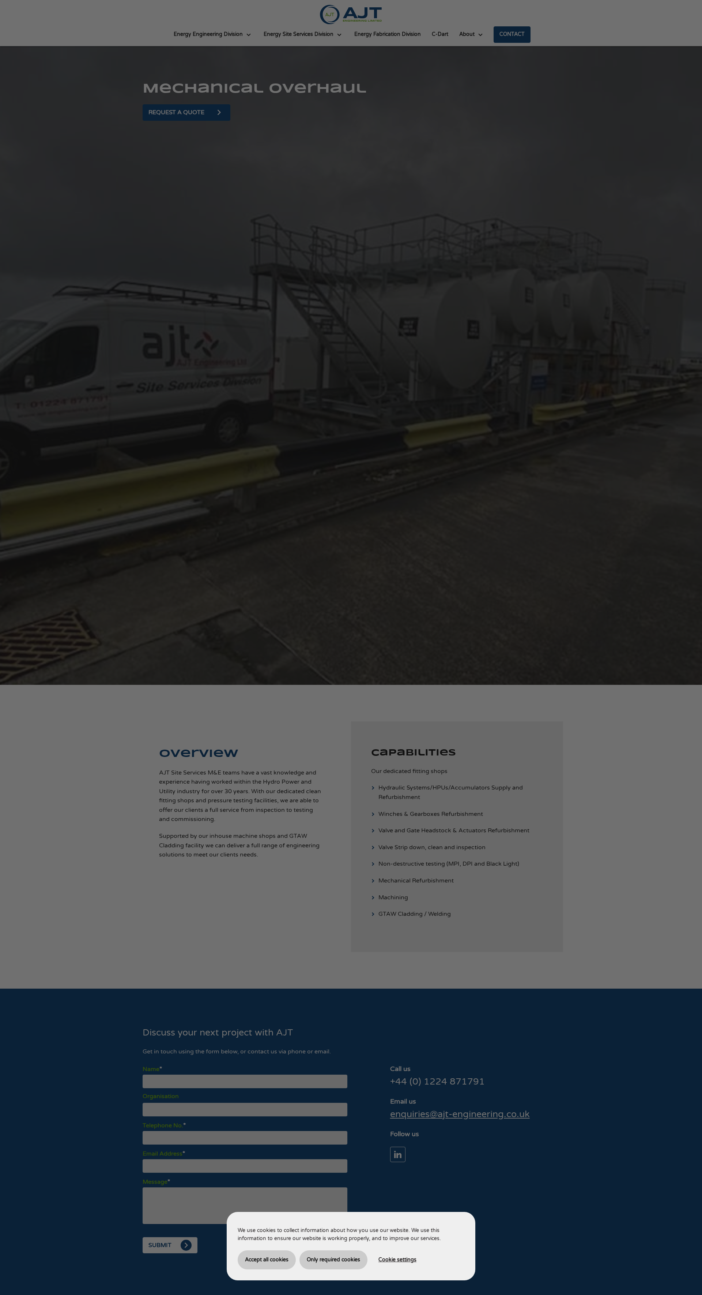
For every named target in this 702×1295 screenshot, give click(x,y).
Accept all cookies (266, 1260)
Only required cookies (333, 1260)
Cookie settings (397, 1260)
